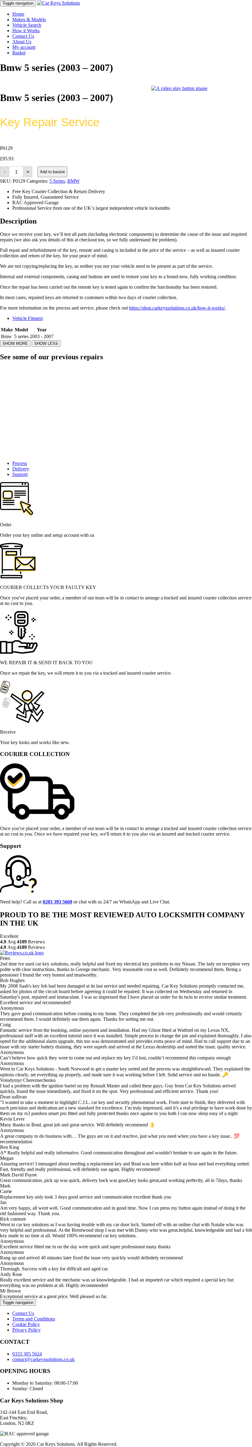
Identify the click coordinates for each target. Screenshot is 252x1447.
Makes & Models (29, 19)
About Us (21, 41)
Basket (19, 52)
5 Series (57, 181)
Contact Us (23, 36)
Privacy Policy (26, 1329)
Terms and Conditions (33, 1318)
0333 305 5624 (27, 1353)
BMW (73, 181)
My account (23, 47)
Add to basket (52, 172)
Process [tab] (19, 463)
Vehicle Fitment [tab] (27, 318)
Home (18, 14)
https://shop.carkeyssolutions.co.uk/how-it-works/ (177, 307)
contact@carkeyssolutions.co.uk (43, 1359)
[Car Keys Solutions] (58, 3)
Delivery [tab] (20, 468)
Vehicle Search (26, 25)
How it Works (26, 30)
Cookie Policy (26, 1324)
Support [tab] (20, 474)
